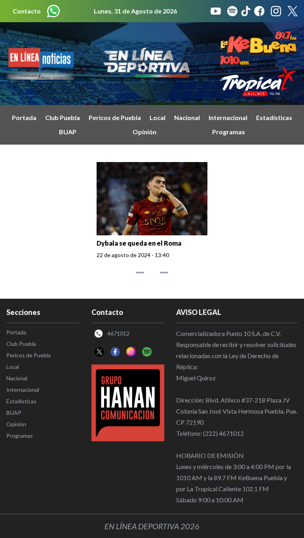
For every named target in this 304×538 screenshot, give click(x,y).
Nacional (187, 117)
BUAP (67, 131)
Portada (24, 117)
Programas (228, 131)
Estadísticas (274, 117)
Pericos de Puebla (115, 117)
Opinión (144, 131)
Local (157, 117)
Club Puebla (62, 117)
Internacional (228, 117)
